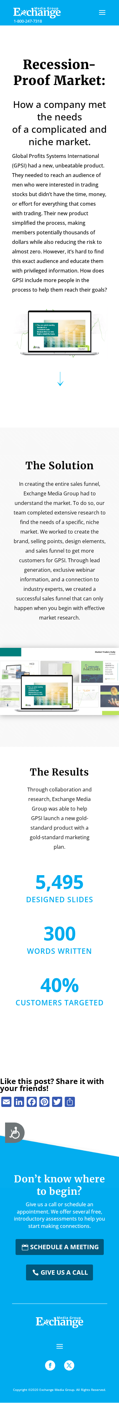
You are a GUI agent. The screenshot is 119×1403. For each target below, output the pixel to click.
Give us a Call (64, 1272)
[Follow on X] (69, 1365)
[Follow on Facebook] (50, 1365)
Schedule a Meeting (64, 1247)
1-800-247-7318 (28, 21)
